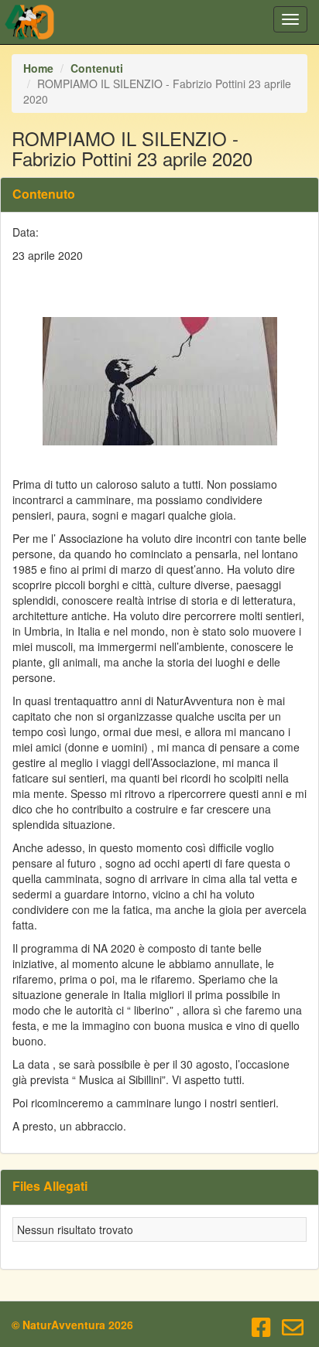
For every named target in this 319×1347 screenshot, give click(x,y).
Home (38, 68)
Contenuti (96, 68)
